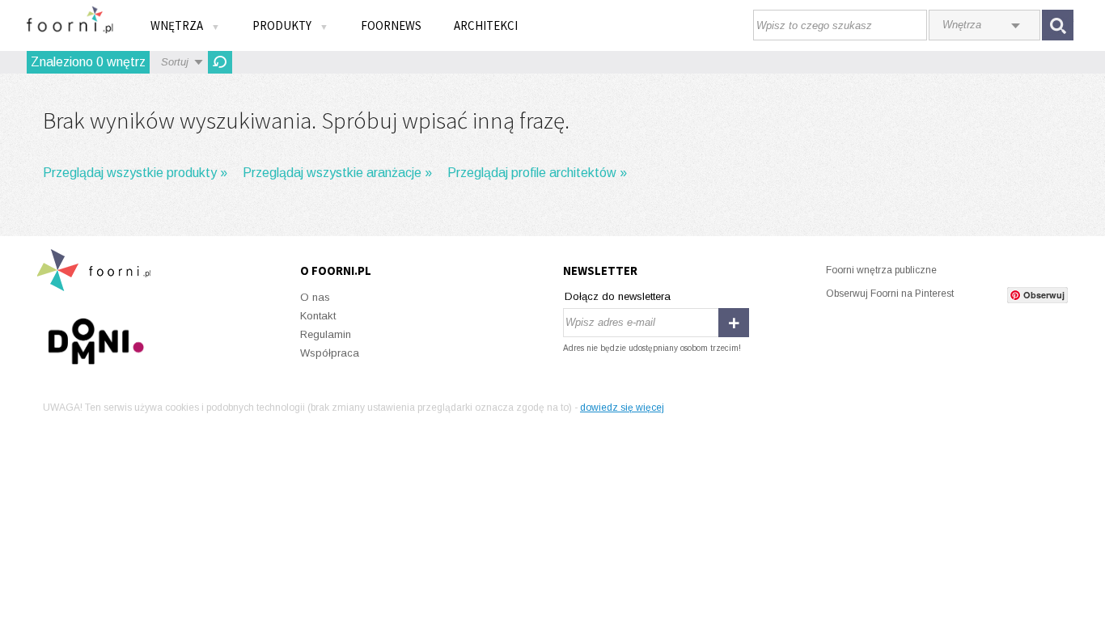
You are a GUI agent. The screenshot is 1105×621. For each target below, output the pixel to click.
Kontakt (318, 316)
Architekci (486, 25)
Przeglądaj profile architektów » (537, 173)
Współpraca (329, 353)
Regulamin (325, 334)
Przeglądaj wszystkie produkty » (135, 173)
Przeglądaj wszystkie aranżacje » (337, 173)
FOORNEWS (391, 25)
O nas (315, 297)
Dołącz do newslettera (618, 296)
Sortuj (174, 62)
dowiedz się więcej (622, 407)
